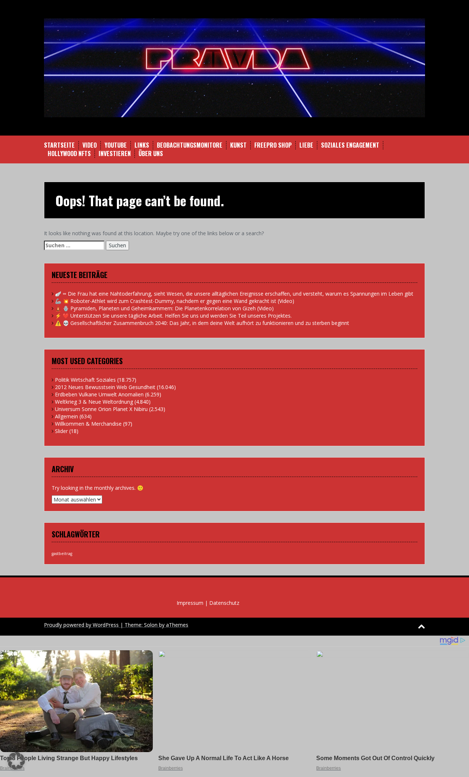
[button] (16, 761)
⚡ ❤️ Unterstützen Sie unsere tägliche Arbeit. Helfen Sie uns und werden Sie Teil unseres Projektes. (173, 315)
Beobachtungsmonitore (189, 145)
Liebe (306, 145)
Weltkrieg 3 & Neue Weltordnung (94, 401)
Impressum (190, 602)
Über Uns (151, 153)
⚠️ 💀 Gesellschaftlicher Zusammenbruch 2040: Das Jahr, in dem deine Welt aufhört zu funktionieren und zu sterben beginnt (202, 322)
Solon (151, 624)
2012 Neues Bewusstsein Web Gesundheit (105, 387)
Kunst (238, 145)
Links (141, 145)
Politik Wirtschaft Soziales (85, 379)
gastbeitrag (62, 553)
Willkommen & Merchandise (88, 423)
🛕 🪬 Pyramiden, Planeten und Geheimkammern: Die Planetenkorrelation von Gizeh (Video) (164, 308)
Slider (61, 431)
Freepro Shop (273, 145)
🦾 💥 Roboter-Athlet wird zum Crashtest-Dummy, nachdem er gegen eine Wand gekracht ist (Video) (174, 300)
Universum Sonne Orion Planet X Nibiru (101, 409)
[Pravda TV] (234, 67)
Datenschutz (224, 602)
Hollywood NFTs (69, 153)
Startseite (59, 145)
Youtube (115, 145)
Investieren (115, 153)
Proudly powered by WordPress (81, 624)
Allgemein (66, 416)
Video (89, 145)
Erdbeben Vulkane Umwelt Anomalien (99, 394)
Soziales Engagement (350, 145)
